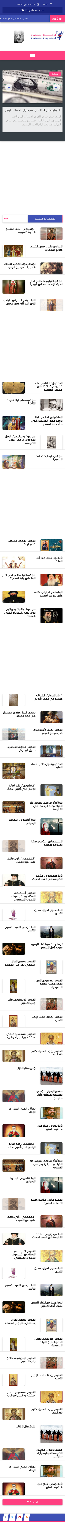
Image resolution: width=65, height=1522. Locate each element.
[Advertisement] (32, 173)
